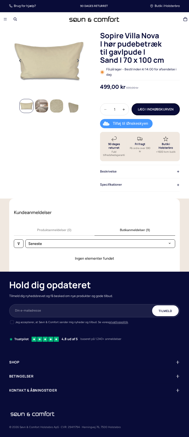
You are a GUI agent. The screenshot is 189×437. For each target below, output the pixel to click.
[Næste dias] (79, 61)
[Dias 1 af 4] (26, 106)
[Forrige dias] (19, 61)
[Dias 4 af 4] (71, 106)
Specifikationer (111, 185)
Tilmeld (165, 311)
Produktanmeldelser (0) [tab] (54, 230)
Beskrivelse (108, 171)
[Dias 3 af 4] (56, 106)
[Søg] (15, 19)
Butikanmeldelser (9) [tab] (135, 230)
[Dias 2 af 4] (41, 106)
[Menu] (5, 19)
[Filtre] (19, 243)
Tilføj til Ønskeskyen (130, 123)
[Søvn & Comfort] (32, 413)
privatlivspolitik (118, 322)
